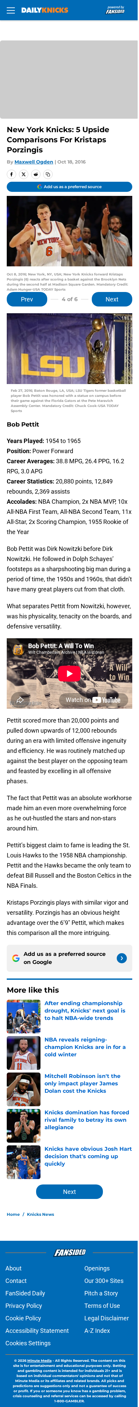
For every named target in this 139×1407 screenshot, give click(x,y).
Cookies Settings (28, 1343)
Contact (16, 1280)
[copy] (48, 174)
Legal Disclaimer (106, 1318)
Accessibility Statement (37, 1330)
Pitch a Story (101, 1293)
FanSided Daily (25, 1293)
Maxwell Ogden (34, 162)
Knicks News (40, 1214)
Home (13, 1214)
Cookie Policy (23, 1318)
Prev (27, 299)
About (13, 1268)
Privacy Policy (23, 1305)
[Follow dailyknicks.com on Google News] (122, 958)
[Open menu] (11, 10)
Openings (97, 1268)
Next (112, 299)
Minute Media (39, 1360)
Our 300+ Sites (103, 1280)
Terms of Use (102, 1305)
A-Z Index (97, 1330)
